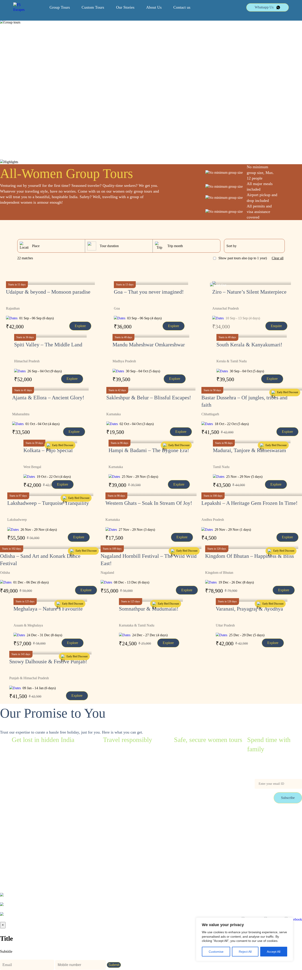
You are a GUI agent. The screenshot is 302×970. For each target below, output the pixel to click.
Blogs (4, 827)
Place (36, 246)
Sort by (231, 246)
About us (39, 837)
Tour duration (109, 246)
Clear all (277, 258)
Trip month (175, 246)
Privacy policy (10, 846)
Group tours (8, 818)
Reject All (245, 951)
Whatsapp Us (264, 7)
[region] (244, 939)
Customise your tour (47, 818)
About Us (154, 7)
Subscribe (288, 798)
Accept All (273, 951)
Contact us (181, 7)
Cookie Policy (43, 846)
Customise (216, 951)
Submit (113, 965)
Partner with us (43, 827)
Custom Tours (93, 7)
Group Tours (60, 7)
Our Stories (125, 7)
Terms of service (11, 837)
